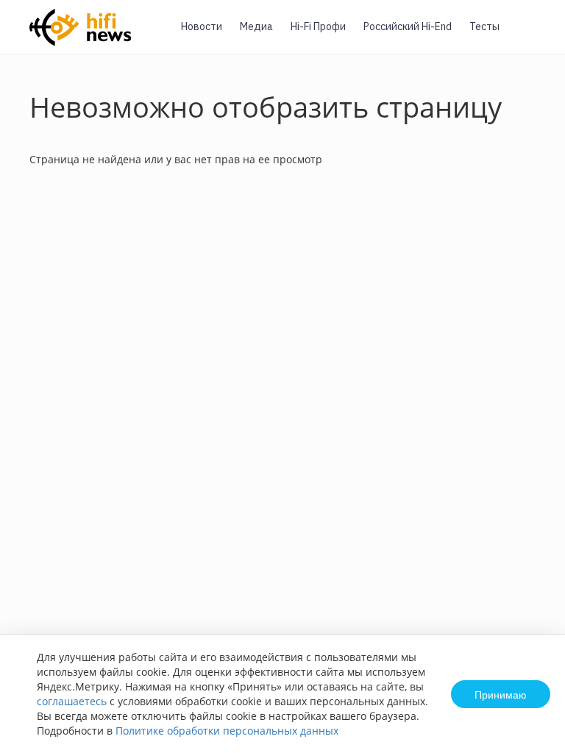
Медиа (256, 26)
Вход (531, 36)
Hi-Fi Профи (318, 26)
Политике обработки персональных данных (227, 731)
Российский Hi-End (407, 26)
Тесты (484, 26)
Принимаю (501, 694)
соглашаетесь (72, 701)
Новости (201, 26)
